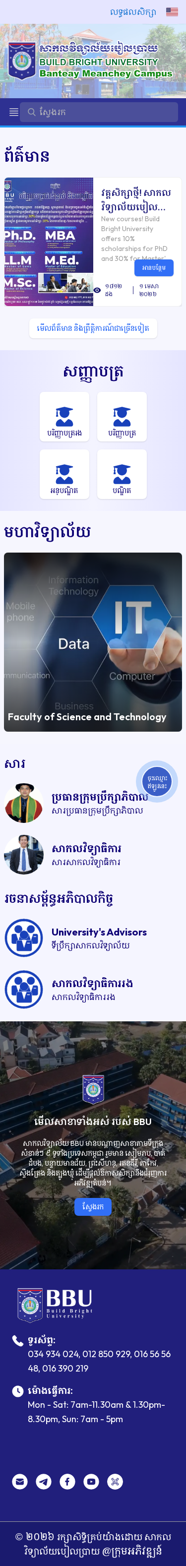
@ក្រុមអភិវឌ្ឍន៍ (131, 1551)
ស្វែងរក (93, 1206)
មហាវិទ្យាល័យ (47, 531)
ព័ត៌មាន (27, 156)
